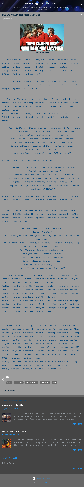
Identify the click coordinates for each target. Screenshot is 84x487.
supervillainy (31, 382)
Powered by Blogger (43, 478)
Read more (76, 424)
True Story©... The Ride (12, 405)
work (54, 382)
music (9, 382)
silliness (19, 382)
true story (45, 382)
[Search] (81, 4)
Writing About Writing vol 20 (14, 431)
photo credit (42, 53)
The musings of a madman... (42, 3)
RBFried (47, 482)
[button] (81, 15)
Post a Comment (10, 390)
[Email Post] (7, 378)
